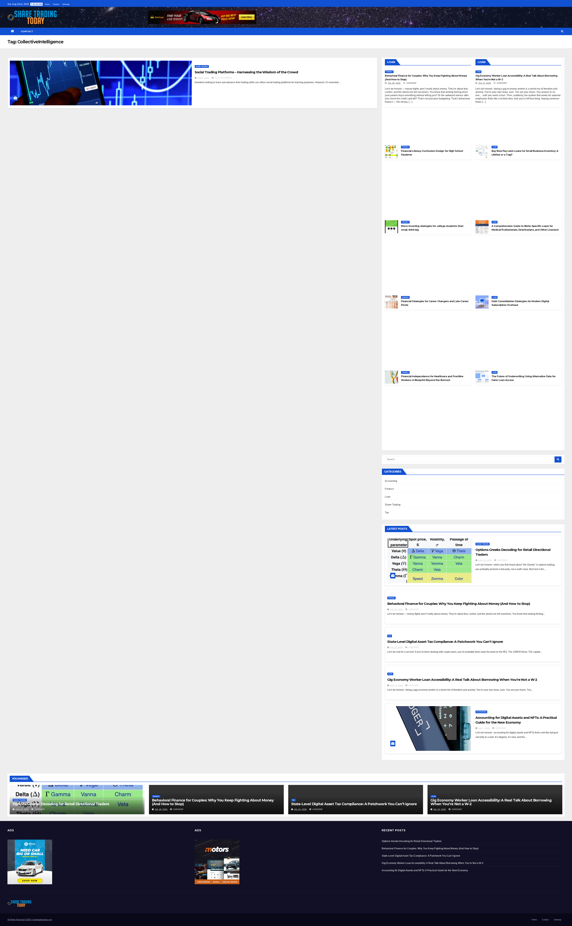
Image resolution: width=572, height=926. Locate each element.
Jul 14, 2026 (484, 83)
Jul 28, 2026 (394, 83)
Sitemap (65, 4)
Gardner (411, 83)
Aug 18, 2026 (485, 560)
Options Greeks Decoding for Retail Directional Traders (61, 804)
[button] (562, 31)
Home (47, 4)
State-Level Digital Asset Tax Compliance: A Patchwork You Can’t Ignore (445, 642)
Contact (56, 4)
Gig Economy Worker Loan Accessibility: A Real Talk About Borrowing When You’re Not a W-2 (462, 680)
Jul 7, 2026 (484, 728)
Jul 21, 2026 (396, 647)
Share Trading (202, 66)
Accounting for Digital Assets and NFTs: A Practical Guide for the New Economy (425, 870)
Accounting (391, 481)
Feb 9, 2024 (203, 78)
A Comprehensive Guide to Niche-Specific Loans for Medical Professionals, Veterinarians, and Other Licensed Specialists (525, 230)
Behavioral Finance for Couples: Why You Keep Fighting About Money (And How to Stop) (458, 604)
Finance (389, 72)
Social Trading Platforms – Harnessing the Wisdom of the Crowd (246, 72)
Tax (387, 512)
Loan (478, 72)
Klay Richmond (223, 78)
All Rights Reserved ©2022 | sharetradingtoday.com (29, 920)
